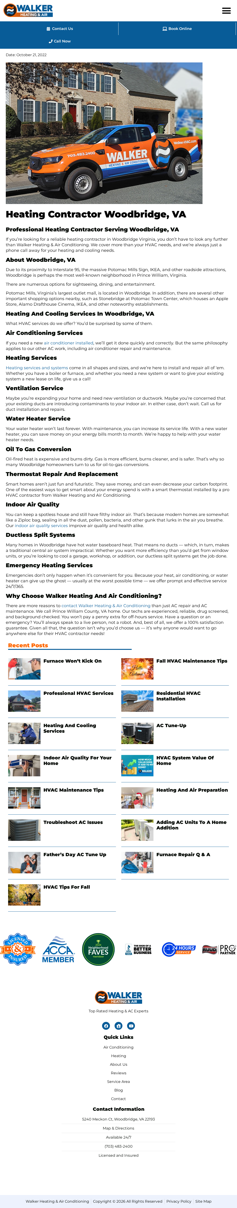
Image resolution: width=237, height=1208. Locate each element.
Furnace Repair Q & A (183, 854)
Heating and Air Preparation (192, 790)
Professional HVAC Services (78, 693)
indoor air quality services (41, 525)
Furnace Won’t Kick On (73, 661)
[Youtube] (131, 1026)
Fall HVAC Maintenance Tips (191, 661)
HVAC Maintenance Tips (74, 790)
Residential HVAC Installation (178, 696)
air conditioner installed (68, 343)
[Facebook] (106, 1026)
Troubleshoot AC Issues (73, 822)
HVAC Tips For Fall (67, 887)
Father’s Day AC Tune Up (75, 854)
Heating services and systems (37, 367)
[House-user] (118, 1026)
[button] (226, 10)
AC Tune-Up (171, 725)
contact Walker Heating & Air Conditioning (106, 605)
